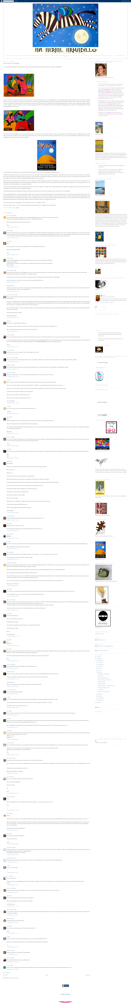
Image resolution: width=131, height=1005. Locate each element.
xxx (7, 380)
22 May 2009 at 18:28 (13, 376)
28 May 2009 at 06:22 (13, 715)
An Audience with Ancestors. (104, 687)
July (99, 668)
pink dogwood (10, 372)
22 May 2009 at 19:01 (13, 413)
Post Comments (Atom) (13, 978)
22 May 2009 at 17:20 (13, 354)
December (100, 660)
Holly (8, 639)
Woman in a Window (11, 357)
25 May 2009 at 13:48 (13, 645)
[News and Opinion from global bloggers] (99, 309)
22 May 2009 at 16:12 (13, 346)
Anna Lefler (9, 776)
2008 (98, 702)
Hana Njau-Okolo (10, 909)
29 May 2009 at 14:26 (13, 793)
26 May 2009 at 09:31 (13, 668)
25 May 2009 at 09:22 (13, 596)
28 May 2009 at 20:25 (13, 754)
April (99, 694)
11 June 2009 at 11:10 (13, 954)
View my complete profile (107, 302)
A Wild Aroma (101, 676)
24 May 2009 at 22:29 (13, 559)
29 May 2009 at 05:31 (13, 773)
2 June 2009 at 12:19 (12, 862)
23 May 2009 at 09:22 (13, 530)
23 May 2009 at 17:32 (13, 538)
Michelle (8, 813)
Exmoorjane (9, 958)
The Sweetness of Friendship (103, 674)
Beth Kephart (9, 796)
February (100, 698)
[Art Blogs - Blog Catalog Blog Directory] (104, 646)
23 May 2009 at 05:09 (13, 512)
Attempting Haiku (101, 683)
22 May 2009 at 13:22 (13, 254)
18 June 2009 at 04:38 (13, 969)
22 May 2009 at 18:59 (13, 403)
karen (8, 711)
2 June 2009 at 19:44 (12, 872)
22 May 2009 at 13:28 (13, 267)
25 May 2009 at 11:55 (13, 636)
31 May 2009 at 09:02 (13, 844)
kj (7, 697)
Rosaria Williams (10, 215)
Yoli (7, 718)
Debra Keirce (9, 365)
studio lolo (9, 742)
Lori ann (8, 876)
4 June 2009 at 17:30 (12, 906)
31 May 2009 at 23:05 (13, 854)
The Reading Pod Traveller (103, 677)
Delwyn (8, 417)
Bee (7, 321)
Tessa (103, 295)
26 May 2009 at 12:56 (13, 679)
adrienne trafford (10, 888)
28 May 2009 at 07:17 (13, 727)
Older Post (88, 975)
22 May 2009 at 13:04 (13, 238)
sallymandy (9, 334)
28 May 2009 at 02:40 (13, 707)
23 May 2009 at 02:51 (13, 458)
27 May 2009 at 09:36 (13, 686)
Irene (8, 449)
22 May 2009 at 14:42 (13, 317)
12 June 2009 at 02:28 (13, 962)
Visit (100, 367)
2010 (98, 656)
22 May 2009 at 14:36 (13, 291)
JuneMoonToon (10, 847)
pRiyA (8, 523)
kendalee (8, 230)
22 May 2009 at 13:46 (13, 282)
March (99, 696)
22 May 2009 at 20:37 (13, 445)
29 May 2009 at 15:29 (13, 810)
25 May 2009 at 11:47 (13, 610)
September (100, 664)
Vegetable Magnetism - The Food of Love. (106, 685)
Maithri (8, 461)
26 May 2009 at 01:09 (13, 660)
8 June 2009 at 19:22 (12, 947)
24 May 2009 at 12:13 (13, 548)
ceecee (8, 730)
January (99, 700)
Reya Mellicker (10, 758)
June (99, 670)
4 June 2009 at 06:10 (12, 892)
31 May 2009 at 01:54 (13, 830)
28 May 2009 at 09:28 (13, 739)
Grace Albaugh (10, 599)
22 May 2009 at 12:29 (13, 227)
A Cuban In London (11, 294)
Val (7, 541)
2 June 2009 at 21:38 (12, 884)
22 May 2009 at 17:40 (13, 369)
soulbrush (9, 965)
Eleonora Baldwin (10, 270)
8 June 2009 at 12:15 (12, 933)
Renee (8, 613)
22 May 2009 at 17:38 (13, 361)
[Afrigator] (97, 707)
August (99, 666)
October (100, 662)
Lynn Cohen (9, 516)
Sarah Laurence (10, 689)
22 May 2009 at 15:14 (13, 331)
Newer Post (5, 975)
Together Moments (101, 681)
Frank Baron (9, 671)
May (99, 672)
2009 (98, 658)
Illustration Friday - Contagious (104, 679)
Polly (8, 649)
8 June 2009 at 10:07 (12, 922)
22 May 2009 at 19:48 (13, 433)
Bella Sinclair (9, 437)
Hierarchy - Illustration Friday (104, 691)
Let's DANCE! (100, 689)
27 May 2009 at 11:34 (13, 693)
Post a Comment (6, 972)
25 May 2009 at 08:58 (13, 585)
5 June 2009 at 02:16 (12, 915)
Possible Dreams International (104, 91)
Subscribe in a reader (99, 633)
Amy (8, 241)
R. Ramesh (9, 918)
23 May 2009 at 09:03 (13, 520)
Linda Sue (9, 534)
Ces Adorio (9, 350)
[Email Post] (17, 207)
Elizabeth (9, 258)
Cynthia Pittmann (10, 562)
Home (47, 975)
